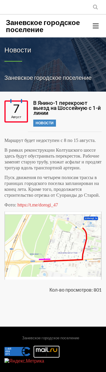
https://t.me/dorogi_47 (37, 204)
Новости (45, 123)
